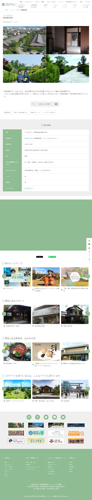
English (71, 464)
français (71, 471)
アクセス (7, 476)
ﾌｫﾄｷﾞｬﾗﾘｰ (75, 6)
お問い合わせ (51, 473)
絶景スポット (34, 112)
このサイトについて (52, 464)
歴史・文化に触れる (20, 112)
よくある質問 (51, 471)
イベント (7, 471)
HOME (6, 10)
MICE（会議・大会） (31, 462)
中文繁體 (71, 467)
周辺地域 (6, 112)
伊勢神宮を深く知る (34, 6)
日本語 (71, 462)
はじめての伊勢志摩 (21, 6)
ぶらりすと (56, 6)
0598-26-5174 (29, 138)
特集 (6, 462)
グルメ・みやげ (8, 469)
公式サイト (30, 188)
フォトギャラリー (30, 469)
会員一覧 (50, 467)
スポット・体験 (14, 10)
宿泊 (6, 473)
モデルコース (8, 464)
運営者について (51, 462)
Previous (4, 276)
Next (88, 276)
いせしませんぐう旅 (86, 6)
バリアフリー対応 (49, 112)
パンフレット (65, 6)
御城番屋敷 (24, 10)
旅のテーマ (46, 6)
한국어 (71, 469)
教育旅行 (28, 464)
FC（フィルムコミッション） (33, 467)
